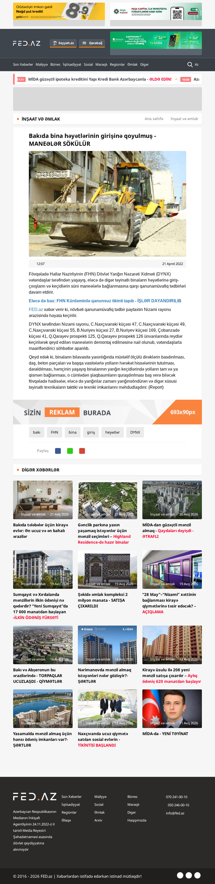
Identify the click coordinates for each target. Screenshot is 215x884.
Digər (144, 64)
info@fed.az (175, 813)
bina (73, 432)
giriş (91, 432)
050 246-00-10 (178, 805)
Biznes (55, 64)
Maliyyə (42, 64)
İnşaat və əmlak (184, 118)
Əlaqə (66, 820)
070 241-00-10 (176, 796)
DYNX (135, 432)
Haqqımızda (136, 820)
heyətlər (112, 432)
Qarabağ (95, 43)
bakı (36, 432)
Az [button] (197, 64)
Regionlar (117, 64)
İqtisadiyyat (72, 64)
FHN (54, 432)
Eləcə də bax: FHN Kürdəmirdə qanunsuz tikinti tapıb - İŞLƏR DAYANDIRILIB (105, 301)
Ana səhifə (154, 118)
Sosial (88, 64)
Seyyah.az (66, 43)
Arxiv (98, 820)
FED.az (36, 309)
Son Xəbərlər (23, 64)
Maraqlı (101, 64)
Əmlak (132, 64)
